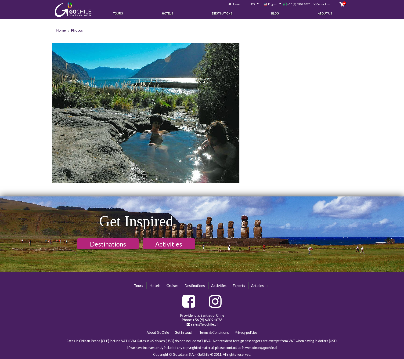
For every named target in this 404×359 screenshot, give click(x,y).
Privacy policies (245, 332)
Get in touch (184, 332)
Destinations (222, 13)
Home (236, 4)
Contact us (323, 4)
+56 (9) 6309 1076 (298, 4)
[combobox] (251, 4)
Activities (168, 244)
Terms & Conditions (214, 332)
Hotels (167, 13)
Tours (118, 13)
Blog (275, 13)
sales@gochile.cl (203, 324)
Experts (239, 285)
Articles (257, 285)
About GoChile (158, 332)
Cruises (172, 285)
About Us (325, 13)
